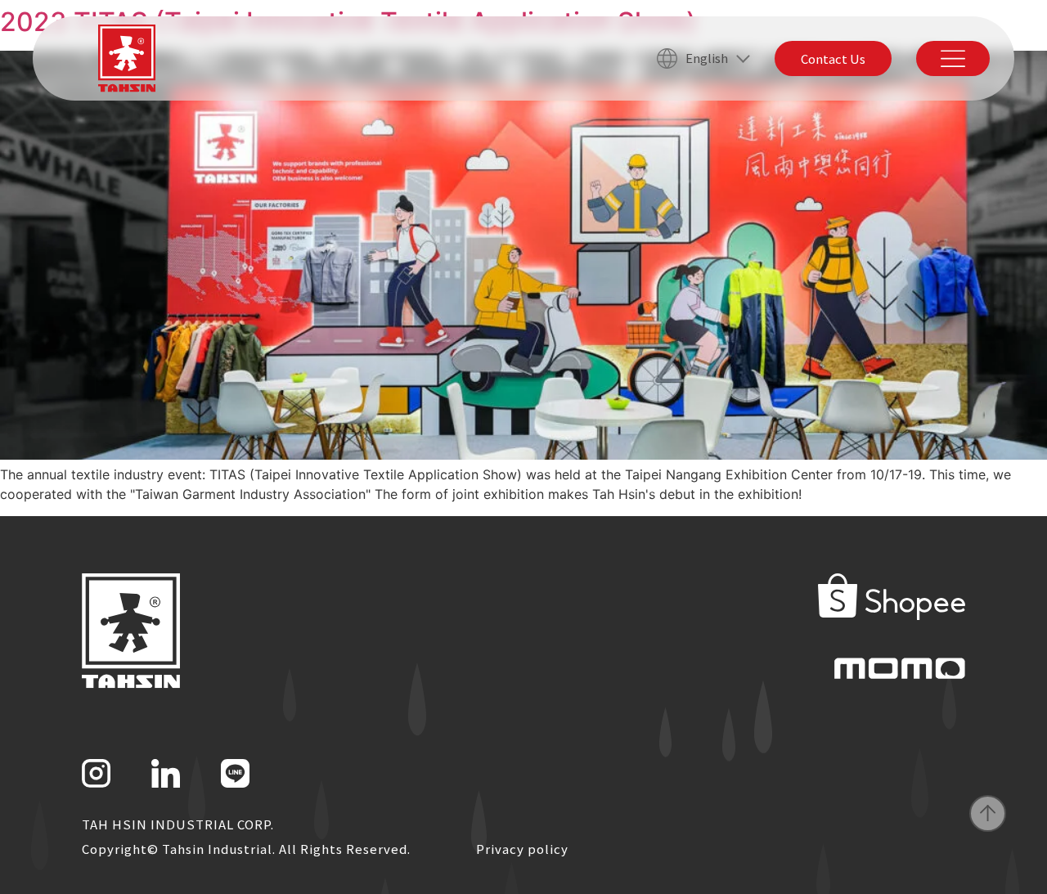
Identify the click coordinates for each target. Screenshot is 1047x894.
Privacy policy (522, 848)
